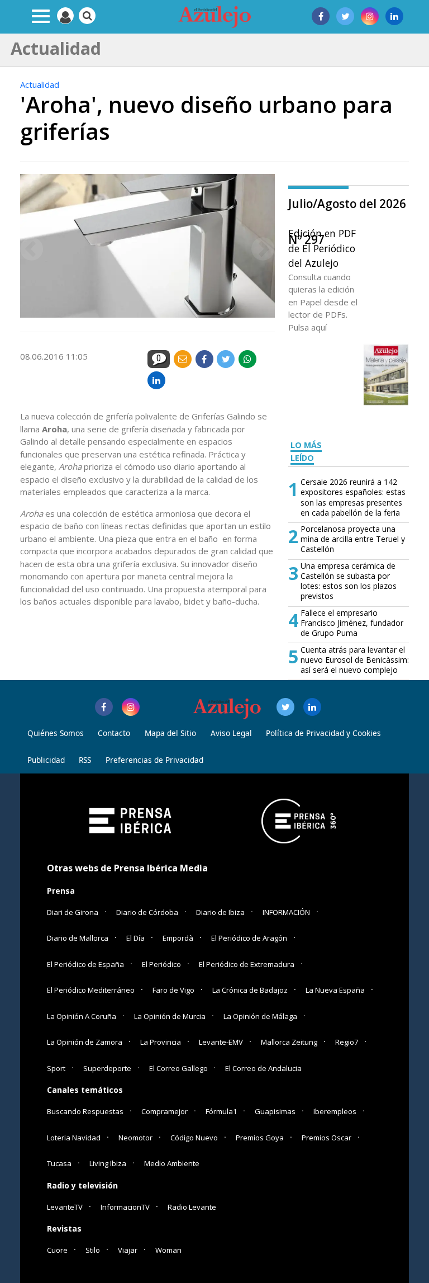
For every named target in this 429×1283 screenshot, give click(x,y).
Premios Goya (260, 1138)
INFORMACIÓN (286, 912)
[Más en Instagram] (131, 707)
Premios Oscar (326, 1138)
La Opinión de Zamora (84, 1042)
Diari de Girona (72, 912)
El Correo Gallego (179, 1068)
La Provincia (160, 1042)
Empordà (178, 938)
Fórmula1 (221, 1111)
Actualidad (39, 84)
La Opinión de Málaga (260, 1016)
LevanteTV (65, 1207)
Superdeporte (107, 1068)
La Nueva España (335, 990)
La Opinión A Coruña (81, 1016)
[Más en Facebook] (104, 707)
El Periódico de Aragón (249, 938)
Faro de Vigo (173, 990)
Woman (168, 1250)
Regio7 (346, 1042)
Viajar (127, 1250)
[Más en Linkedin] (312, 707)
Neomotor (135, 1138)
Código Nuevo (194, 1138)
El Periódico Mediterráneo (91, 990)
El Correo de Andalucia (263, 1068)
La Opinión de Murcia (170, 1016)
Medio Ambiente (171, 1163)
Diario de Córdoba (147, 912)
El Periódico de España (85, 964)
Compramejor (164, 1111)
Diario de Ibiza (220, 912)
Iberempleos (334, 1111)
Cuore (57, 1250)
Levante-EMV (221, 1042)
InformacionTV (125, 1207)
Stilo (92, 1250)
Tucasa (59, 1163)
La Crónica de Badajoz (250, 990)
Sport (56, 1068)
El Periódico (161, 964)
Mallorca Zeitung (289, 1042)
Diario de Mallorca (77, 938)
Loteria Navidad (74, 1138)
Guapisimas (275, 1111)
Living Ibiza (107, 1163)
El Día (135, 938)
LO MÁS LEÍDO (306, 451)
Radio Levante (192, 1207)
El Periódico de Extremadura (246, 964)
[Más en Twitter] (285, 707)
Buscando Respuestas (85, 1111)
